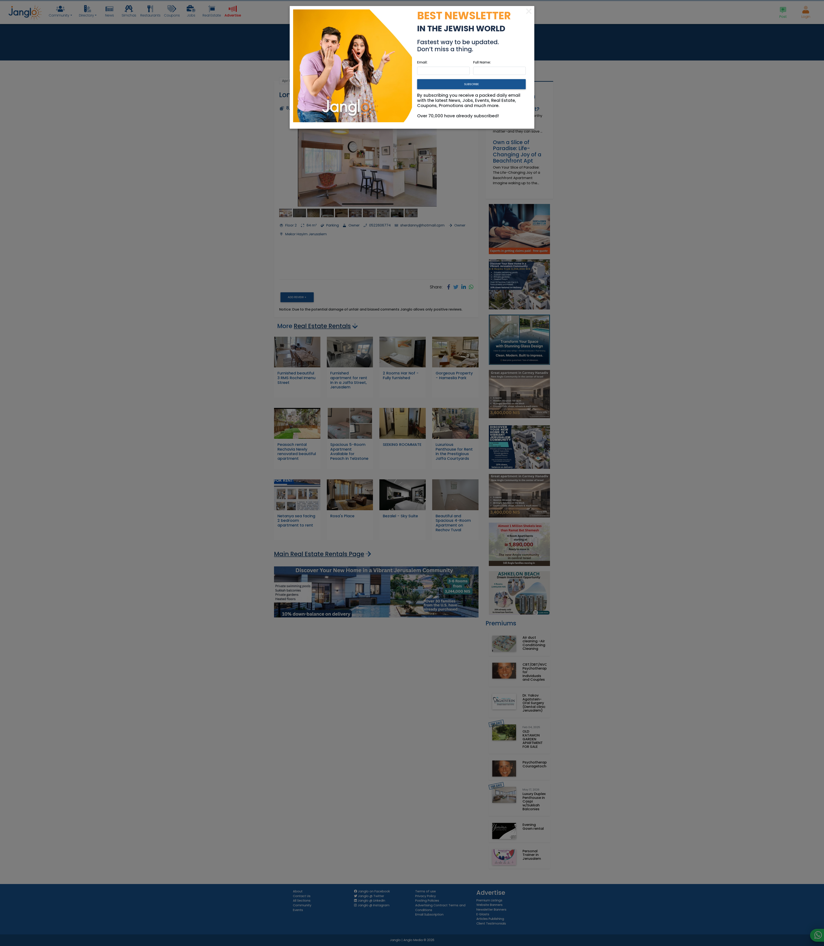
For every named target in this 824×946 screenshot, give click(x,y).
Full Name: (482, 62)
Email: (422, 62)
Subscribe (471, 84)
